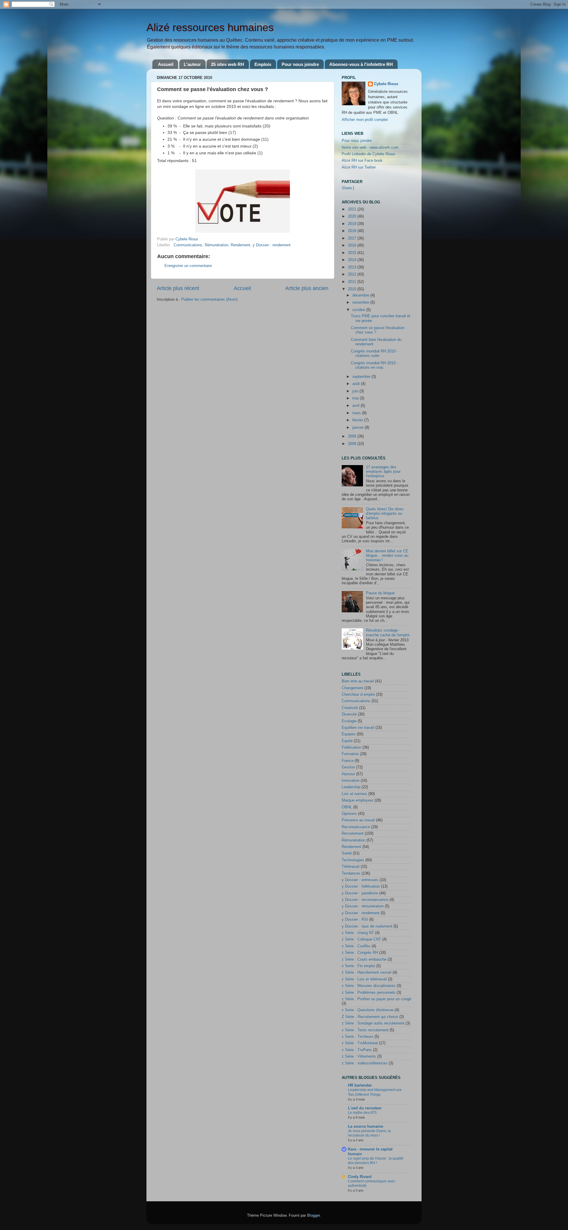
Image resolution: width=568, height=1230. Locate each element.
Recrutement (353, 833)
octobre (359, 310)
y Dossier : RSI (355, 919)
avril (356, 406)
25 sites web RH (227, 64)
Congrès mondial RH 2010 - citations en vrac (374, 365)
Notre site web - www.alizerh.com (370, 147)
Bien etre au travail (358, 681)
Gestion (348, 767)
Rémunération (216, 245)
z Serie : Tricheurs (357, 1037)
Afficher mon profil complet (365, 120)
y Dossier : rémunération (363, 906)
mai (356, 398)
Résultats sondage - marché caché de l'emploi (387, 632)
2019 (352, 224)
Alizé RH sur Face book (362, 160)
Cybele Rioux (386, 84)
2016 (352, 245)
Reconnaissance (356, 827)
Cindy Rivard (360, 1177)
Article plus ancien (306, 288)
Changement (352, 688)
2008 (352, 444)
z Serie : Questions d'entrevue (367, 1010)
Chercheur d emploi (358, 694)
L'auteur (192, 64)
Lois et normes (354, 794)
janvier (358, 427)
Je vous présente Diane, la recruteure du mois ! (369, 1133)
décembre (361, 295)
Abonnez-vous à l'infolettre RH (361, 64)
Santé (347, 853)
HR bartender (360, 1085)
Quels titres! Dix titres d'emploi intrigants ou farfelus (385, 513)
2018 (352, 231)
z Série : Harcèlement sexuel (366, 972)
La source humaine (365, 1126)
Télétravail (350, 867)
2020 (352, 216)
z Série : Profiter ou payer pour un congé (376, 999)
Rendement (240, 245)
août (356, 384)
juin (355, 391)
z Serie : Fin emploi (358, 966)
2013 (352, 267)
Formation (350, 754)
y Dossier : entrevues (360, 880)
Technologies (353, 860)
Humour (348, 774)
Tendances (351, 873)
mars (357, 413)
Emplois (262, 64)
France (348, 761)
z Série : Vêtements (359, 1056)
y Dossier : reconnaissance (365, 900)
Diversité (349, 714)
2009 (352, 436)
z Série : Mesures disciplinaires (369, 986)
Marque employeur (357, 800)
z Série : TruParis (357, 1050)
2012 (352, 274)
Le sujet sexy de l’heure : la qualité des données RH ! (376, 1160)
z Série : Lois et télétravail (364, 979)
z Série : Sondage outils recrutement (373, 1023)
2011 (352, 282)
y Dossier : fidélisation (361, 886)
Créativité (350, 708)
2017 (352, 238)
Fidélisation (351, 747)
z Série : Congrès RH (360, 953)
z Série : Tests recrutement (365, 1030)
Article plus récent (178, 288)
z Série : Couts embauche (364, 959)
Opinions (349, 814)
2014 (352, 260)
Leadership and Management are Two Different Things (375, 1092)
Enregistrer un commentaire (188, 266)
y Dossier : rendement (272, 245)
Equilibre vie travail (358, 728)
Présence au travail (358, 820)
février (358, 420)
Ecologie (349, 721)
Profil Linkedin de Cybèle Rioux (368, 154)
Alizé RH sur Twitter (359, 167)
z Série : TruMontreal (360, 1043)
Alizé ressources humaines (210, 27)
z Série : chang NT (358, 933)
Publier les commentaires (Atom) (209, 299)
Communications (188, 245)
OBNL (347, 807)
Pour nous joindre (300, 64)
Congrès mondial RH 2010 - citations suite (374, 353)
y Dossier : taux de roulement (367, 926)
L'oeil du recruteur (365, 1108)
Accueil (165, 64)
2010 (352, 289)
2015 (352, 253)
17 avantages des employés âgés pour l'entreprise (383, 471)
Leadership (351, 787)
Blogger (313, 1215)
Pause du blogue (380, 593)
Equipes (349, 734)
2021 (352, 209)
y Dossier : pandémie (360, 893)
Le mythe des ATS (362, 1113)
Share (347, 188)
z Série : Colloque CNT (361, 939)
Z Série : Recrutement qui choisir (370, 1017)
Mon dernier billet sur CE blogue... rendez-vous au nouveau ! (387, 555)
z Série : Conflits (356, 946)
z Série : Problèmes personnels (369, 993)
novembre (361, 302)
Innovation (350, 781)
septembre (362, 377)
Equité (347, 741)
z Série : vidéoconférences (365, 1063)
